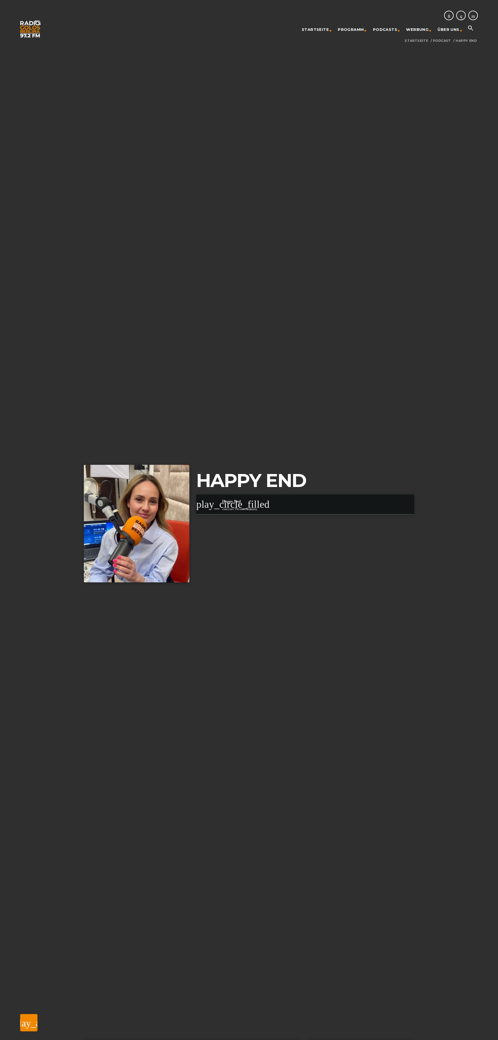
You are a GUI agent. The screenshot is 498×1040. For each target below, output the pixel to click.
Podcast (442, 40)
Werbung (417, 29)
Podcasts (385, 29)
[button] (470, 29)
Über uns (448, 29)
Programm (351, 29)
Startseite (315, 29)
